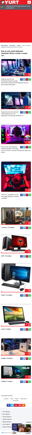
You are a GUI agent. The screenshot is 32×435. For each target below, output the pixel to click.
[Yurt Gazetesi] (10, 2)
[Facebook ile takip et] (8, 405)
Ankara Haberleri (7, 422)
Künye (11, 398)
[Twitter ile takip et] (12, 405)
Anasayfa (6, 398)
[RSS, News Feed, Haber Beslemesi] (23, 405)
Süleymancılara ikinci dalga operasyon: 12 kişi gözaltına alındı (18, 7)
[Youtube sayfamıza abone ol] (16, 405)
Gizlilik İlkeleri (23, 398)
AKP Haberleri (6, 414)
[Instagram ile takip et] (20, 405)
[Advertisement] (16, 26)
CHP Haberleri (6, 411)
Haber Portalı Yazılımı (9, 432)
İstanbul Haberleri (7, 419)
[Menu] (29, 2)
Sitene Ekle (15, 400)
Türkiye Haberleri (7, 416)
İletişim (17, 398)
